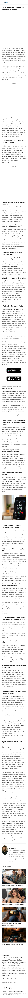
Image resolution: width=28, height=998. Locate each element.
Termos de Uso (19, 979)
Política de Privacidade (8, 979)
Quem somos (13, 982)
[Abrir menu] (25, 2)
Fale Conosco (5, 982)
